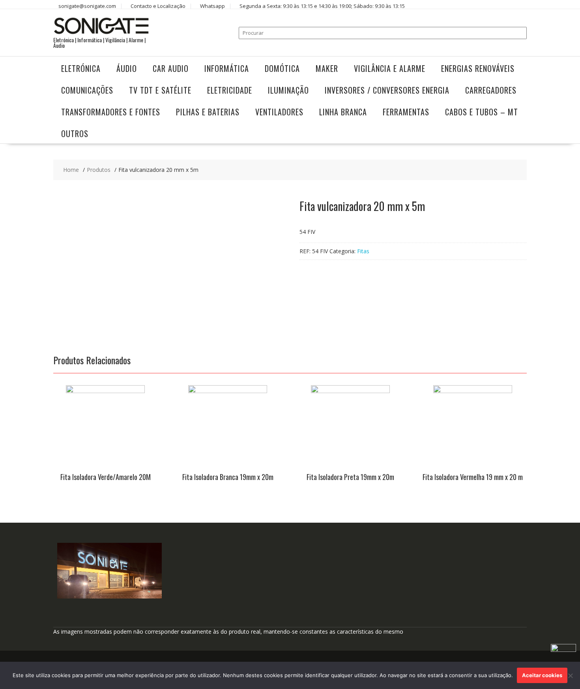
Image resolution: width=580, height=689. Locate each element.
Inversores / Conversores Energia (387, 90)
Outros (74, 133)
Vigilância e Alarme (389, 68)
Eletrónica (81, 68)
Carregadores (490, 90)
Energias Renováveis (478, 68)
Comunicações (87, 90)
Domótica (282, 68)
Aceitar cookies (542, 675)
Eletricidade (229, 90)
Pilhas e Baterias (207, 112)
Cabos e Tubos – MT (481, 112)
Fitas (363, 251)
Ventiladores (279, 112)
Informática (226, 68)
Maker (327, 68)
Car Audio (171, 68)
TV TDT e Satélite (160, 90)
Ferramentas (406, 112)
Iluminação (288, 90)
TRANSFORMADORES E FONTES (110, 112)
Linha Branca (343, 112)
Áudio (126, 68)
